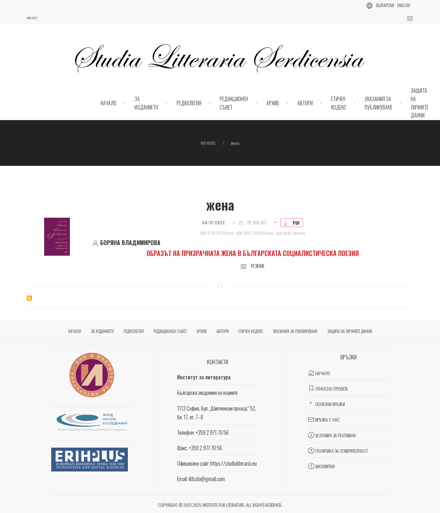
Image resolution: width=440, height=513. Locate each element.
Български (385, 5)
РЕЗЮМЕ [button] (257, 265)
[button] (410, 18)
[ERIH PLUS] (89, 459)
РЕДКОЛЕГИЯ (189, 103)
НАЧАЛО (108, 103)
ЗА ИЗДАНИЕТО (146, 103)
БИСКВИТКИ (325, 466)
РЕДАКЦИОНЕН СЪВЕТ (234, 103)
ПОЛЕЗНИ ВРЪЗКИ (330, 404)
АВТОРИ (305, 103)
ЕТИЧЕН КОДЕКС (338, 103)
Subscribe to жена (29, 298)
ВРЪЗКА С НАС (327, 419)
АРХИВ (272, 103)
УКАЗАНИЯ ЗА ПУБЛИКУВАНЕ (378, 103)
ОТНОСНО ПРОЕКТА (331, 388)
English (403, 5)
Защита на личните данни (419, 103)
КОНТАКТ (32, 18)
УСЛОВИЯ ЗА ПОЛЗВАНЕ (335, 435)
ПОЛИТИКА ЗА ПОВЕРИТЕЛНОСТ (341, 450)
